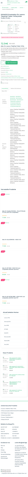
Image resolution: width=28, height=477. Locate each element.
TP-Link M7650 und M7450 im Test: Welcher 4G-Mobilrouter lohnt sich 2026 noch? (21, 448)
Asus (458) (6, 325)
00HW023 (18, 96)
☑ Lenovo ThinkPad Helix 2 (7, 417)
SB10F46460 (19, 98)
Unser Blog (3, 452)
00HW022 (12, 96)
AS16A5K (14, 429)
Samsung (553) (7, 321)
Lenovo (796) (7, 317)
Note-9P (3, 431)
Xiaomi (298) (6, 340)
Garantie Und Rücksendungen (4, 457)
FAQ (2, 447)
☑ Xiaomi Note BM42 (6, 415)
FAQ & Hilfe (4, 90)
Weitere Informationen (16, 88)
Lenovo (21, 7)
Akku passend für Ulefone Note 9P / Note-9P (16, 375)
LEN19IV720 (6, 66)
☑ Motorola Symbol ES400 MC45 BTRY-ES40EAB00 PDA (14, 410)
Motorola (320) (7, 336)
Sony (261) (6, 344)
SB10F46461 (13, 99)
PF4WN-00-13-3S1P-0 (6, 438)
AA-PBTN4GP (15, 433)
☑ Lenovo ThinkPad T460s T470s (8, 408)
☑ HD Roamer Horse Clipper (7, 413)
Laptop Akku (14, 7)
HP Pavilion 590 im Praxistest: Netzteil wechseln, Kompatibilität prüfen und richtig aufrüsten (20, 463)
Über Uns (3, 445)
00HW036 (12, 98)
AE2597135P (4, 427)
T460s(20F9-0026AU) (15, 101)
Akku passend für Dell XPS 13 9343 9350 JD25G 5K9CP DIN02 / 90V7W (17, 367)
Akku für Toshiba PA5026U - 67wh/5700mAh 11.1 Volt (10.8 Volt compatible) (13, 211)
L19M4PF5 (15, 431)
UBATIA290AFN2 (5, 433)
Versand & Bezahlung (5, 454)
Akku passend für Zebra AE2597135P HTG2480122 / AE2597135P (15, 359)
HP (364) (6, 329)
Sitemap (2, 450)
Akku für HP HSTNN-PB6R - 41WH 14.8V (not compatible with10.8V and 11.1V (13, 297)
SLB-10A (14, 435)
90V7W (2, 429)
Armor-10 (3, 435)
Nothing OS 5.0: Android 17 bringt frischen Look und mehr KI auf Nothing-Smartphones (21, 455)
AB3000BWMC (16, 438)
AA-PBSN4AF (15, 427)
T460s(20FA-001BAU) (15, 104)
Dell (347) (6, 333)
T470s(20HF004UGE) (15, 106)
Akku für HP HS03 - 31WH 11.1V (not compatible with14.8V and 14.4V (11, 268)
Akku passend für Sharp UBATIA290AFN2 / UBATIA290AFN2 (15, 383)
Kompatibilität (5, 88)
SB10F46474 (20, 99)
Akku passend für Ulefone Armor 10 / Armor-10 (15, 391)
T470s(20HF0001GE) (15, 103)
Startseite (6, 7)
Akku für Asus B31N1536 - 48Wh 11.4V (11, 239)
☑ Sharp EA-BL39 (5, 419)
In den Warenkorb (12, 62)
